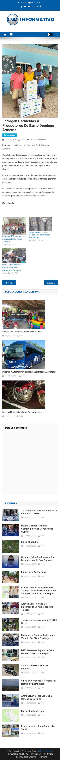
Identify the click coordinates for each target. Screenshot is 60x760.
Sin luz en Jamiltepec (32, 711)
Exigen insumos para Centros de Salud (38, 728)
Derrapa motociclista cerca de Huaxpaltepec (22, 412)
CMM (23, 139)
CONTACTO (48, 754)
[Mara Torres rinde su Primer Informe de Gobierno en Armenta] (14, 255)
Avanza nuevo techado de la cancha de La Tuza (36, 697)
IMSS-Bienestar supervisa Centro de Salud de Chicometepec (38, 652)
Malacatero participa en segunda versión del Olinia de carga (38, 637)
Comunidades (9, 135)
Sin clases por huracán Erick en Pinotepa (11, 283)
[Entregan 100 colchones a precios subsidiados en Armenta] (14, 226)
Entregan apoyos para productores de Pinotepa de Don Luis (39, 235)
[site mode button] (50, 34)
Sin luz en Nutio (29, 542)
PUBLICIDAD (36, 754)
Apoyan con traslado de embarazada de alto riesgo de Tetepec (37, 606)
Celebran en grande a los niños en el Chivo (22, 332)
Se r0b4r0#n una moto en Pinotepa (34, 667)
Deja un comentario (38, 140)
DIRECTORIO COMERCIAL (18, 754)
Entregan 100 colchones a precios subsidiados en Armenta (13, 239)
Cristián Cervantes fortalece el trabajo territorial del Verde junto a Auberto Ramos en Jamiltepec (39, 590)
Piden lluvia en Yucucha (33, 572)
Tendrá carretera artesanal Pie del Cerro (39, 621)
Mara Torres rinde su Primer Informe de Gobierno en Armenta (11, 267)
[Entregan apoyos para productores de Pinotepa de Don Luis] (40, 224)
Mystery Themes (45, 751)
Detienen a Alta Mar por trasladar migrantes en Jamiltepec (29, 372)
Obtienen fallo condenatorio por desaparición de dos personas (38, 559)
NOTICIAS (43, 757)
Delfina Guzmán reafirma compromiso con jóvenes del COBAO (37, 528)
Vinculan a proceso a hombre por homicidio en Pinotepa (38, 682)
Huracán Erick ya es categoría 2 (52, 283)
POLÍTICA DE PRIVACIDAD (26, 757)
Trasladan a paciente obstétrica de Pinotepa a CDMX (39, 512)
